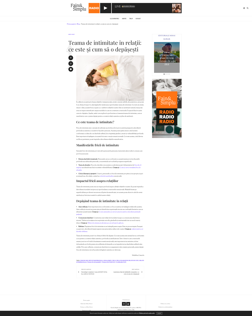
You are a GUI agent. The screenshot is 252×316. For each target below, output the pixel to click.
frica (114, 260)
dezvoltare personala (95, 260)
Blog (78, 24)
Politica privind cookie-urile (147, 313)
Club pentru (114, 19)
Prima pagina (86, 300)
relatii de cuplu (134, 260)
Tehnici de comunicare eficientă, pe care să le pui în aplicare (105, 223)
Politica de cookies (165, 304)
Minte (124, 19)
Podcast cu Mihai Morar (86, 307)
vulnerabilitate (120, 262)
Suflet (138, 19)
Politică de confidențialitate (165, 307)
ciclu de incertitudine (107, 176)
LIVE (118, 6)
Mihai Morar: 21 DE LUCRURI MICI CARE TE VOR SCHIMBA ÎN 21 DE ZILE (167, 58)
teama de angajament (94, 262)
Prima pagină (71, 24)
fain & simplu (108, 260)
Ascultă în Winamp (129, 6)
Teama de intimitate (108, 262)
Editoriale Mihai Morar (87, 304)
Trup (131, 19)
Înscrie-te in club (86, 310)
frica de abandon (122, 260)
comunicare (84, 260)
